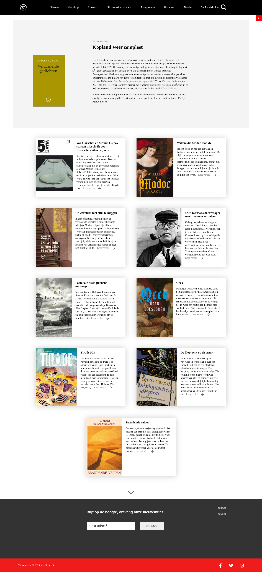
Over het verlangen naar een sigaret (131, 81)
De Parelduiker (210, 7)
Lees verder (89, 188)
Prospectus (148, 7)
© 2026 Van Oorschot (43, 565)
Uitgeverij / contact (119, 7)
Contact (222, 508)
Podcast (169, 7)
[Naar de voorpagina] (20, 7)
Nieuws (54, 7)
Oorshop (73, 7)
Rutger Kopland (166, 60)
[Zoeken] (223, 7)
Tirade (187, 7)
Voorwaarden (24, 565)
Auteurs (93, 7)
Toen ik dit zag (169, 88)
